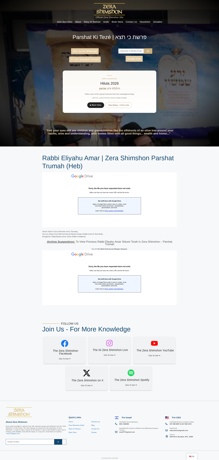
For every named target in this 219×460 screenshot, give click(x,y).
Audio (106, 22)
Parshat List (95, 422)
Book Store (117, 22)
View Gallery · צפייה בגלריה (118, 105)
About (78, 22)
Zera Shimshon (64, 22)
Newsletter (145, 22)
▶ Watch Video (95, 105)
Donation (157, 22)
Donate (94, 432)
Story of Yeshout (92, 22)
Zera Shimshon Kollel (76, 425)
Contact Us (131, 22)
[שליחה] (58, 442)
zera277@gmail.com (13, 433)
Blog (93, 425)
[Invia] (148, 51)
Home (71, 422)
